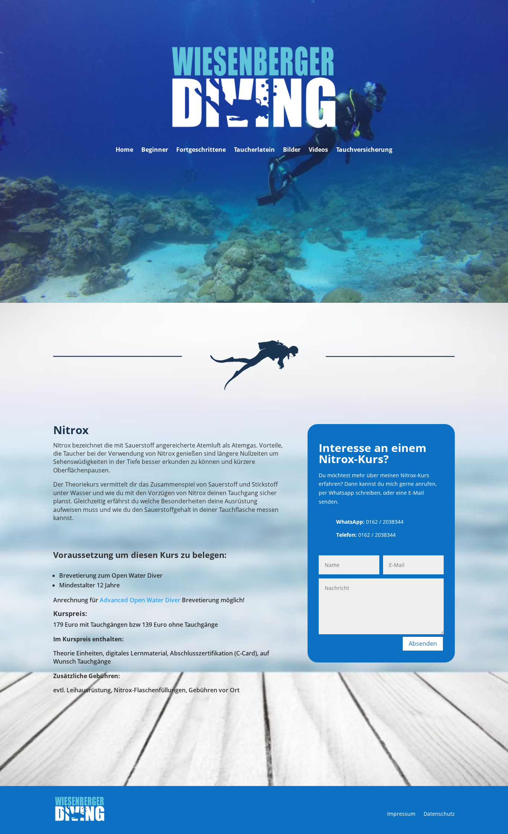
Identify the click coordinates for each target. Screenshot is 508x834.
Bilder (291, 150)
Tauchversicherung (364, 150)
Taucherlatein (254, 150)
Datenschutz (439, 814)
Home (124, 150)
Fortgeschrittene (201, 150)
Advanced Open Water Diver (140, 600)
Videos (318, 150)
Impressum (401, 814)
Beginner (154, 150)
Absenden (423, 643)
